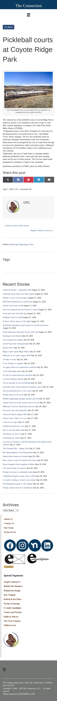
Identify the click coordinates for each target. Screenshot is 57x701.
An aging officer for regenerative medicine (19, 367)
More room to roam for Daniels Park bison (19, 460)
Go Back (8, 27)
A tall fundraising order (12, 371)
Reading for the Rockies (12, 336)
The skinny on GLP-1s (12, 434)
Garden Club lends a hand (13, 306)
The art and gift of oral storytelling (16, 383)
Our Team (8, 528)
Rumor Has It (8, 348)
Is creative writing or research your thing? (19, 480)
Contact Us (9, 523)
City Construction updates (13, 340)
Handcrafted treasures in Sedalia (15, 456)
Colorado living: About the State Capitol (18, 294)
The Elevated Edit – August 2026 (16, 448)
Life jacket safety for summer (14, 468)
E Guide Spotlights (12, 608)
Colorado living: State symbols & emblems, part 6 (22, 387)
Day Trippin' (10, 595)
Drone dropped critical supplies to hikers (19, 464)
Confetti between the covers (13, 426)
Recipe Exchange (12, 603)
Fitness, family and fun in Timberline (17, 488)
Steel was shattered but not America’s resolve (20, 310)
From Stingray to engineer (13, 363)
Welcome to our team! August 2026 (17, 355)
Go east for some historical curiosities (17, 375)
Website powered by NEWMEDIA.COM (19, 694)
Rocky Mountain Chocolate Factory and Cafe (20, 332)
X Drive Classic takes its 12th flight (17, 321)
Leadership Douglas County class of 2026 (19, 476)
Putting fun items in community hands (18, 472)
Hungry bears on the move (13, 395)
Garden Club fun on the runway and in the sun (21, 403)
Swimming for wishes (11, 438)
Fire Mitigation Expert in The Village (17, 484)
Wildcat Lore (10, 625)
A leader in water (9, 359)
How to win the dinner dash (13, 430)
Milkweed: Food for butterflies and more (19, 406)
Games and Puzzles (13, 612)
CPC (16, 189)
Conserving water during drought (16, 344)
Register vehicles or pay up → (42, 230)
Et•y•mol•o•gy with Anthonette (15, 410)
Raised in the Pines (12, 599)
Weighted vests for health (13, 317)
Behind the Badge (12, 590)
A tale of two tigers (10, 422)
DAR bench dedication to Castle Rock (17, 302)
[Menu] (28, 14)
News (31, 244)
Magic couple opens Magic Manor (16, 352)
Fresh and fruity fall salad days (15, 313)
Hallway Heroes (11, 616)
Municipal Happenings (19, 244)
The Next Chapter (12, 621)
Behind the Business (13, 586)
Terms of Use (10, 532)
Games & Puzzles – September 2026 (17, 290)
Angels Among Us (12, 582)
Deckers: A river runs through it (15, 298)
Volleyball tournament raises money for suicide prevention (25, 325)
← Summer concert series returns (16, 226)
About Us (8, 519)
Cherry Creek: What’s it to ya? (15, 418)
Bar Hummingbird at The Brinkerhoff (18, 452)
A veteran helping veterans (13, 379)
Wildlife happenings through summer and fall (20, 399)
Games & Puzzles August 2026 (15, 414)
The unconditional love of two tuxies (17, 391)
